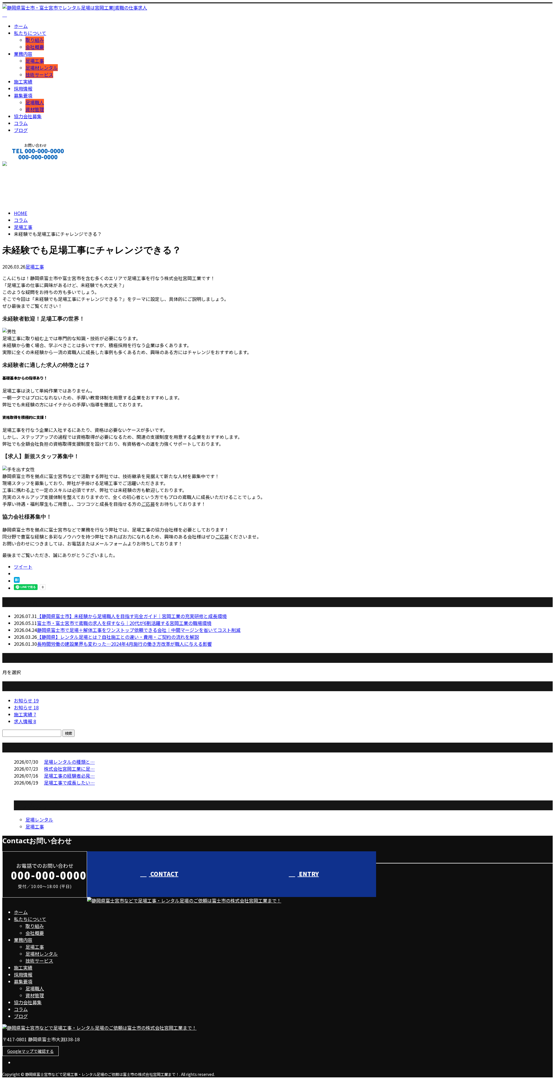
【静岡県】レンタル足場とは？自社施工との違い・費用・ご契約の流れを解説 (118, 636)
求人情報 (25, 721)
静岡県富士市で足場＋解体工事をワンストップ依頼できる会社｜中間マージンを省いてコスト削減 (138, 629)
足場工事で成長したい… (69, 782)
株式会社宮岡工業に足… (69, 768)
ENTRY (308, 874)
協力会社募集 (28, 116)
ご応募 (148, 503)
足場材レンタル (41, 67)
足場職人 (34, 102)
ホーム (21, 26)
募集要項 (23, 95)
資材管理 (34, 109)
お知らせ (26, 700)
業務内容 (23, 53)
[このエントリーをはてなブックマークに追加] (17, 580)
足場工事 (34, 60)
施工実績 (23, 81)
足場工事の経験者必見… (69, 775)
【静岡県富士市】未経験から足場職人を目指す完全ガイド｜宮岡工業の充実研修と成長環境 (132, 616)
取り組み (34, 39)
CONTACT (22, 164)
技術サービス (39, 74)
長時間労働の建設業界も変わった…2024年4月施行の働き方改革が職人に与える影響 (124, 643)
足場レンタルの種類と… (69, 761)
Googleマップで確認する (30, 1051)
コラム (21, 123)
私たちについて (30, 32)
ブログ (21, 130)
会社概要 (34, 46)
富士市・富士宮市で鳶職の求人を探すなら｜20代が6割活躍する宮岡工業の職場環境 (124, 622)
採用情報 (23, 88)
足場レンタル (39, 819)
